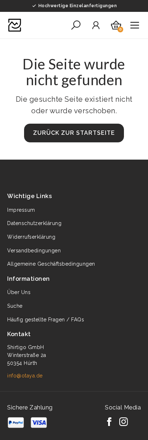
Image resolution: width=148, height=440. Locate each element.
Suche (15, 306)
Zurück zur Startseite (74, 132)
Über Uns (19, 292)
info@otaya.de (25, 376)
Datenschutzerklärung (34, 223)
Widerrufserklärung (31, 237)
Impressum (21, 210)
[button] (76, 25)
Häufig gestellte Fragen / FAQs (45, 319)
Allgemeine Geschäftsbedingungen (51, 264)
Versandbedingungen (34, 250)
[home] (15, 25)
